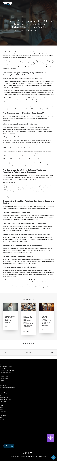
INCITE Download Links (5, 372)
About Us (2, 417)
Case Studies (3, 415)
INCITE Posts (3, 382)
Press (1, 407)
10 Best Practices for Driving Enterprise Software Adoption (10, 319)
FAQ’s (1, 409)
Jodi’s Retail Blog (4, 394)
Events (1, 405)
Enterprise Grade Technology (7, 370)
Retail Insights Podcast (5, 399)
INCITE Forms (3, 384)
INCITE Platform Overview (6, 366)
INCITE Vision (3, 401)
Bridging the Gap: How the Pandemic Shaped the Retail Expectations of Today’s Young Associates (28, 321)
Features (2, 380)
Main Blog (28, 352)
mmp (42, 30)
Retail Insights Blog (4, 397)
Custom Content (4, 378)
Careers (2, 419)
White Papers (3, 392)
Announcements (4, 395)
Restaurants (33, 30)
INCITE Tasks (3, 368)
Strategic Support (4, 376)
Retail (28, 30)
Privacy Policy (3, 411)
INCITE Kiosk (3, 385)
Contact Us (2, 421)
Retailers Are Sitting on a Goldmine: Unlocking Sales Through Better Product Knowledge (46, 320)
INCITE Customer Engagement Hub (8, 387)
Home (1, 365)
